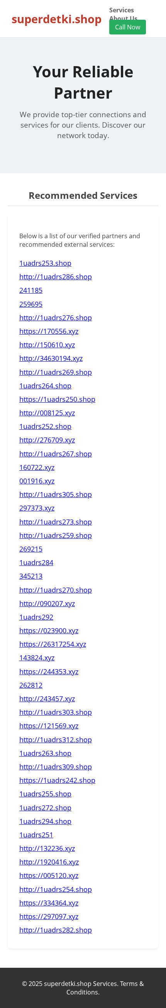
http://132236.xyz (47, 848)
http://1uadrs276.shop (55, 317)
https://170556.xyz (48, 331)
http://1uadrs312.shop (55, 739)
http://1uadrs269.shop (55, 372)
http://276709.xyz (47, 439)
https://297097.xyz (48, 916)
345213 (30, 576)
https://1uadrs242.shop (57, 780)
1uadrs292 (36, 617)
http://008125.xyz (47, 412)
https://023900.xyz (48, 630)
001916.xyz (36, 480)
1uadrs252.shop (45, 426)
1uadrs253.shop (45, 263)
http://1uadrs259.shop (55, 535)
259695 (30, 304)
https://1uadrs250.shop (57, 399)
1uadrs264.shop (45, 385)
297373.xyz (36, 508)
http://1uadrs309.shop (55, 766)
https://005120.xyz (48, 875)
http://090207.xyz (47, 603)
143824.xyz (36, 657)
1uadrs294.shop (45, 821)
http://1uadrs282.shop (55, 930)
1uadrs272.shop (45, 807)
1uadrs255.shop (45, 793)
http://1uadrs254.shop (55, 889)
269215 (30, 549)
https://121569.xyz (48, 725)
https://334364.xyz (48, 902)
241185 (30, 290)
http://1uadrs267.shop (55, 453)
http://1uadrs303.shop (55, 712)
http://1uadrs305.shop (55, 494)
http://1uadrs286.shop (55, 276)
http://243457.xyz (47, 698)
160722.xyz (36, 467)
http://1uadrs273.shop (55, 521)
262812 (30, 685)
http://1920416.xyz (49, 861)
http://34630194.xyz (51, 358)
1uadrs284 (36, 562)
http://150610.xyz (47, 344)
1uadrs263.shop (45, 753)
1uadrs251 (36, 834)
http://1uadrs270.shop (55, 590)
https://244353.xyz (48, 671)
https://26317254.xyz (52, 644)
